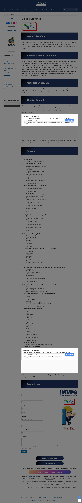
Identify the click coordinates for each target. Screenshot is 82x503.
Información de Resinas (9, 63)
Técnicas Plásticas (58, 497)
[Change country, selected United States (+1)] (22, 419)
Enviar (24, 451)
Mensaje (24, 436)
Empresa (23, 398)
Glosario (5, 79)
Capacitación (45, 9)
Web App (33, 476)
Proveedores (36, 9)
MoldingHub (11, 9)
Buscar (77, 9)
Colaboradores (11, 30)
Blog (52, 9)
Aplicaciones (19, 9)
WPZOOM (53, 500)
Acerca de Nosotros (8, 84)
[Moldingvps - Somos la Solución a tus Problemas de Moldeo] (41, 3)
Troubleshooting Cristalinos (10, 68)
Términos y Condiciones (9, 88)
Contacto (11, 18)
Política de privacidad (8, 86)
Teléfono (24, 416)
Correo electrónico (26, 423)
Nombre (23, 392)
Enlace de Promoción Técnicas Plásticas (50, 472)
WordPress (34, 500)
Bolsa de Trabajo (7, 77)
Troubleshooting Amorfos (9, 65)
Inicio (5, 9)
